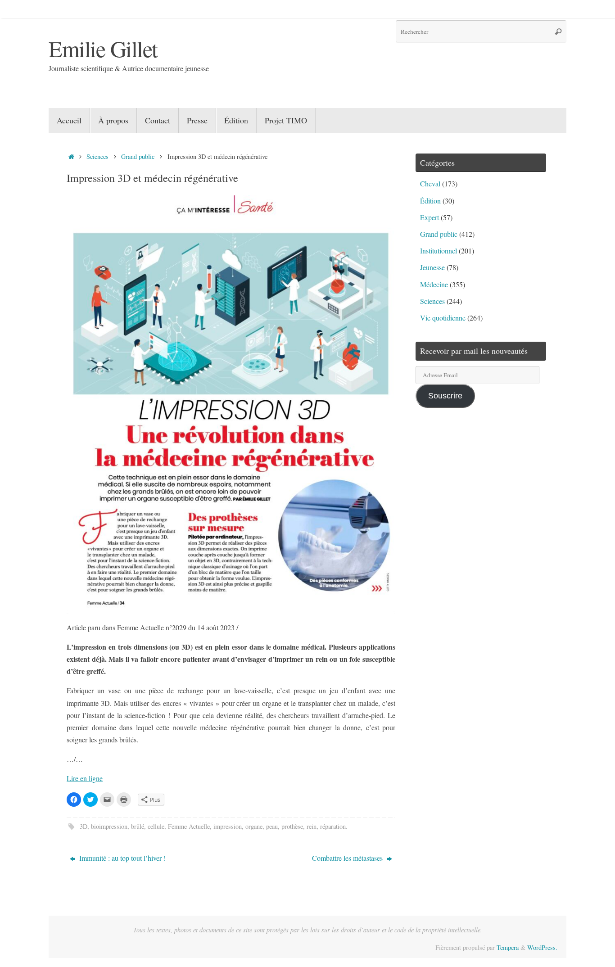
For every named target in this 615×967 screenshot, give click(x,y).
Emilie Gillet (103, 48)
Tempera (508, 947)
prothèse (292, 826)
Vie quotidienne (443, 317)
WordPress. (542, 947)
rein (312, 826)
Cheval (430, 183)
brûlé (137, 826)
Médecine (434, 284)
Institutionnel (438, 250)
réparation (333, 826)
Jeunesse (432, 267)
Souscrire (445, 395)
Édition (430, 200)
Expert (429, 217)
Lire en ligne (85, 778)
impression (227, 826)
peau (272, 826)
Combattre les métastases (348, 858)
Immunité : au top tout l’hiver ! (121, 858)
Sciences (97, 156)
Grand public (137, 156)
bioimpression (109, 826)
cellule (156, 826)
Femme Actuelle (189, 826)
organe (253, 826)
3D (83, 826)
